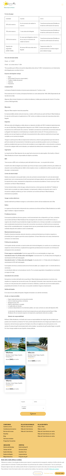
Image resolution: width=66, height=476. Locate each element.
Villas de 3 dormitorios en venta (46, 431)
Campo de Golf (7, 449)
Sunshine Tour (23, 452)
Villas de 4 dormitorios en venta (46, 433)
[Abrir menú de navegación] (62, 4)
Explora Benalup (7, 452)
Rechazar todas (48, 473)
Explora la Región (8, 454)
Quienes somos (7, 426)
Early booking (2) (23, 447)
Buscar (34, 413)
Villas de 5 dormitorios (27, 431)
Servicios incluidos (8, 438)
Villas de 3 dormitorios (27, 426)
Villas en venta (41, 429)
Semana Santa (23, 449)
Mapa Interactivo (8, 456)
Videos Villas (41, 426)
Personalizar (37, 473)
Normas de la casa (8, 431)
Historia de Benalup (8, 447)
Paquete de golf (23, 456)
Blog (4, 436)
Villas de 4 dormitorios (27, 429)
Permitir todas (60, 473)
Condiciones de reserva (9, 429)
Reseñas (5, 433)
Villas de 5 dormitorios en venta (46, 436)
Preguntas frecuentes (9, 441)
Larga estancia (23, 454)
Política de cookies (54, 469)
